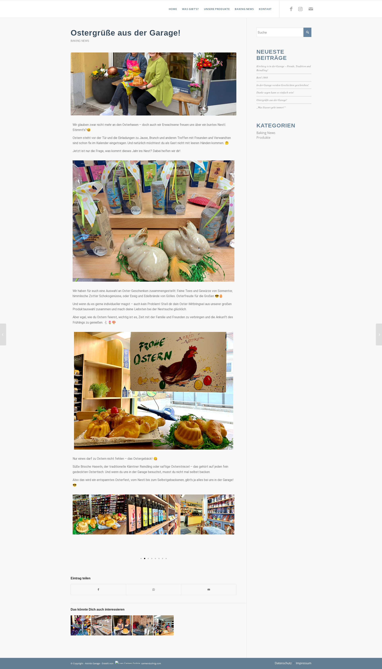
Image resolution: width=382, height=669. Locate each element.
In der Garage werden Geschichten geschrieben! (282, 85)
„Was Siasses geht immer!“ (271, 107)
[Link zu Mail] (311, 9)
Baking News (80, 40)
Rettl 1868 (262, 77)
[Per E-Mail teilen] (208, 589)
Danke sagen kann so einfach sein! (275, 92)
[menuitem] (173, 9)
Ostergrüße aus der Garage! (271, 100)
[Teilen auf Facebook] (98, 589)
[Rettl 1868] (143, 625)
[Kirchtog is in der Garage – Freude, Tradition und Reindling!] (122, 625)
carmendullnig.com (151, 663)
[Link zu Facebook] (291, 9)
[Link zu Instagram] (300, 9)
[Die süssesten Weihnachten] (81, 625)
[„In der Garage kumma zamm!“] (164, 625)
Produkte (263, 137)
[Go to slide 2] (144, 558)
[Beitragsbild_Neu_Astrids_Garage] (153, 83)
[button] (77, 525)
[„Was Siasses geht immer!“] (101, 625)
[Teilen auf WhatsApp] (153, 589)
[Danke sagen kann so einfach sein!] (379, 334)
